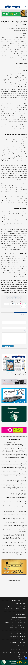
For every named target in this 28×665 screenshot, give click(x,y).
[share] (11, 649)
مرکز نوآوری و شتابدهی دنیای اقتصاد (17, 620)
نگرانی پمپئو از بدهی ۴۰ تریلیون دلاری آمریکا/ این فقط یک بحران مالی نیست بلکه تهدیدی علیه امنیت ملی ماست (14, 546)
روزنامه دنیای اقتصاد (20, 606)
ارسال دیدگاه (7, 346)
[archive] (6, 649)
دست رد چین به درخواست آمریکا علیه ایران (17, 508)
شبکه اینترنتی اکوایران (9, 606)
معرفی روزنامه (22, 642)
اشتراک (10, 634)
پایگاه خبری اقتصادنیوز (8, 608)
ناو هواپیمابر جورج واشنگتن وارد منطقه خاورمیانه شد (15, 511)
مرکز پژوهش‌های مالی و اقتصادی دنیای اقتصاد (15, 622)
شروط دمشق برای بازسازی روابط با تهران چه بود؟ (16, 523)
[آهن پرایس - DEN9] (14, 395)
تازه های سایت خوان (14, 581)
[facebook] (18, 297)
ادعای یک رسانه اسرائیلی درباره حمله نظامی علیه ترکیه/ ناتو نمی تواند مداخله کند (14, 502)
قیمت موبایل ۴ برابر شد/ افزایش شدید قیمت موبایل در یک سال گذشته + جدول (15, 526)
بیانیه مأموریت (13, 642)
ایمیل (25, 325)
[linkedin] (12, 297)
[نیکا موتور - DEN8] (14, 382)
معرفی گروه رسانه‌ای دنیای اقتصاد (18, 603)
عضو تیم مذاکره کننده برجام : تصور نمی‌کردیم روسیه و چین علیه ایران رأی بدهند (14, 462)
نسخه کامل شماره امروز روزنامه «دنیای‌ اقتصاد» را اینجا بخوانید (16, 373)
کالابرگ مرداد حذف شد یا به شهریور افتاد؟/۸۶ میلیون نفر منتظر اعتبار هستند (14, 530)
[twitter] (15, 297)
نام (25, 320)
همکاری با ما (12, 636)
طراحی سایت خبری (22, 658)
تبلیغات (16, 634)
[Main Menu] (25, 6)
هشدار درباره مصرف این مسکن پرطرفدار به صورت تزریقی (15, 550)
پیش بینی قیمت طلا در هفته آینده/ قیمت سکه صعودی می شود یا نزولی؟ (15, 472)
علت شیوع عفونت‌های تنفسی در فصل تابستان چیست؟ (15, 506)
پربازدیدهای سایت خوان (14, 439)
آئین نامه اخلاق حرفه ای (20, 645)
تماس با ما (22, 634)
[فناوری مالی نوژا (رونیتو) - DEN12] (14, 567)
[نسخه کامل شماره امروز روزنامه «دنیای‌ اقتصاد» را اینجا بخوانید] (14, 362)
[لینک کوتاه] (21, 297)
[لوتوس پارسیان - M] (14, 662)
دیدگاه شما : (23, 331)
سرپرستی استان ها (21, 636)
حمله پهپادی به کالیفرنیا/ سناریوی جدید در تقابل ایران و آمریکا (15, 476)
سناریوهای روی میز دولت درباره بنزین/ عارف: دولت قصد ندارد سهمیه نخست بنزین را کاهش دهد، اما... (15, 519)
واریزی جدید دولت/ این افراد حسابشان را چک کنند (16, 543)
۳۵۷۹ (21, 28)
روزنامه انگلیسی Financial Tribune (17, 628)
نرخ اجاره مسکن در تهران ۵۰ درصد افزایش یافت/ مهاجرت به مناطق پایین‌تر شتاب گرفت (14, 553)
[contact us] (8, 649)
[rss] (14, 649)
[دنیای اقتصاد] (12, 7)
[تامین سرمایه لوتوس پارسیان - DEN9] (14, 414)
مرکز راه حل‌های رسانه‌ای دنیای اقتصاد (17, 625)
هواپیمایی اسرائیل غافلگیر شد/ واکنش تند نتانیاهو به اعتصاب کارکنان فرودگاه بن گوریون (15, 493)
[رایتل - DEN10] (14, 430)
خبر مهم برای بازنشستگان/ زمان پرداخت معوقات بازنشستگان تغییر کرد (16, 498)
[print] (7, 297)
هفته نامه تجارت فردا (20, 608)
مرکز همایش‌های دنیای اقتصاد (18, 617)
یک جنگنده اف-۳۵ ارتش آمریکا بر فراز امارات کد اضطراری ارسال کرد (15, 514)
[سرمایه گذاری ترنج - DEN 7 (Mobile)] (14, 13)
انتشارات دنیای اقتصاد (20, 614)
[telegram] (10, 297)
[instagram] (22, 649)
